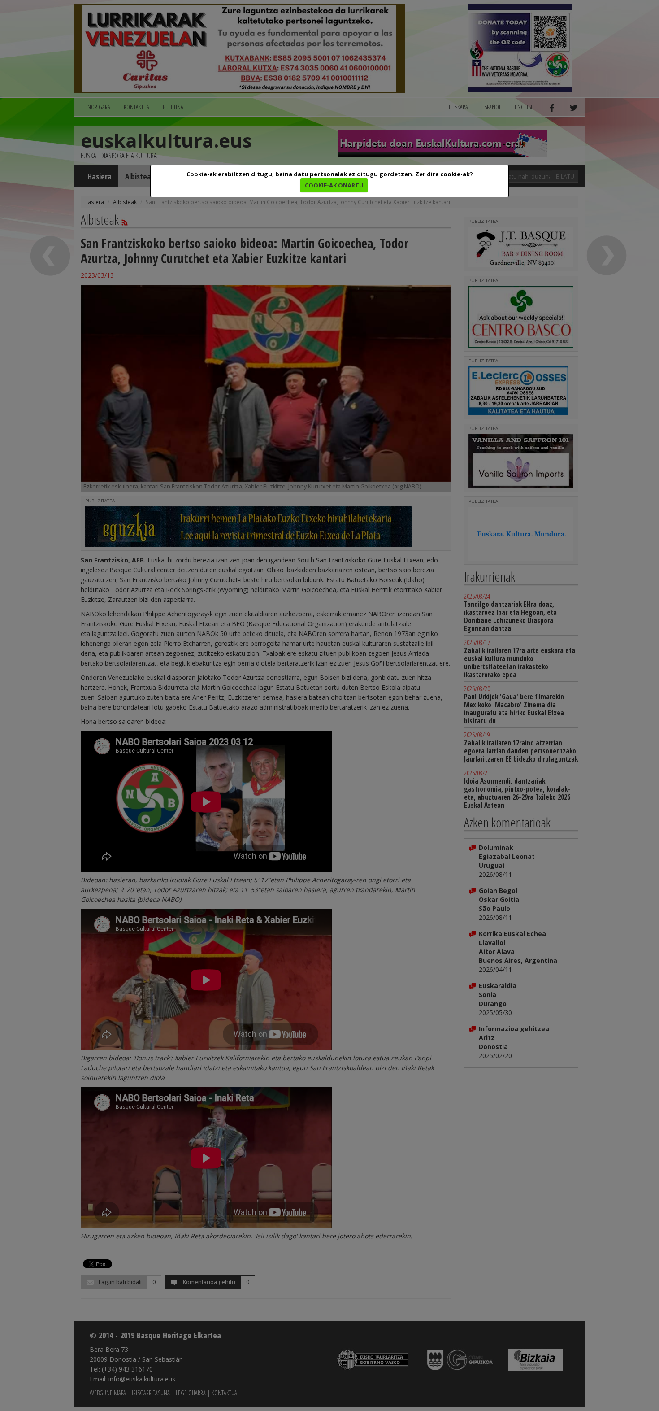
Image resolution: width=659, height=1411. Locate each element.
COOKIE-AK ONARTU (334, 185)
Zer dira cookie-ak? (444, 174)
